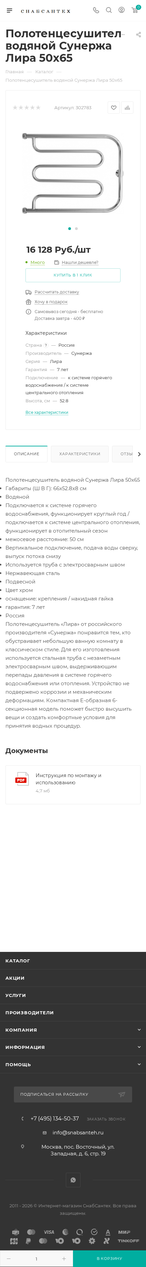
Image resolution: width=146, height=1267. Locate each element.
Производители (29, 1012)
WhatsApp (73, 1180)
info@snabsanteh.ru (78, 1132)
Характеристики (79, 454)
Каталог (17, 960)
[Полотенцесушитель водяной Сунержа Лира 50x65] (73, 173)
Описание (26, 454)
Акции (15, 978)
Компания (21, 1030)
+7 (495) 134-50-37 (55, 1118)
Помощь (18, 1064)
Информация (25, 1047)
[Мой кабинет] (121, 10)
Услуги (15, 995)
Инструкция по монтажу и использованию (69, 779)
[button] (69, 228)
